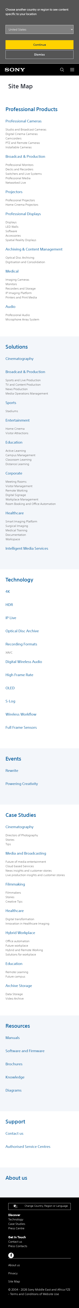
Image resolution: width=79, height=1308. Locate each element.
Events (13, 759)
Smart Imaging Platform (21, 521)
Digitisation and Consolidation (25, 262)
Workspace (13, 539)
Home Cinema (15, 428)
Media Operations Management (27, 393)
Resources (18, 1026)
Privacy (13, 1273)
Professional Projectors (20, 200)
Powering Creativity (22, 783)
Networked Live (16, 182)
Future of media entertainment (26, 861)
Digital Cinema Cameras (22, 134)
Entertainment (18, 420)
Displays (11, 222)
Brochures (14, 1064)
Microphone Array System (22, 319)
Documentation (16, 535)
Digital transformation (20, 919)
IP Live (11, 618)
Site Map (14, 1281)
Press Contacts (17, 1246)
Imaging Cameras (17, 279)
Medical (12, 271)
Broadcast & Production (25, 156)
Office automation (17, 941)
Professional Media (18, 178)
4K (8, 591)
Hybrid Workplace (20, 933)
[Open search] (62, 69)
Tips (8, 844)
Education (14, 442)
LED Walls (12, 226)
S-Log (10, 701)
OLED (10, 688)
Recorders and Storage (21, 288)
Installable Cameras (19, 147)
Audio (10, 306)
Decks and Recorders (19, 169)
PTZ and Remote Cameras (23, 143)
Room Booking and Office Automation (31, 504)
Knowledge (15, 1077)
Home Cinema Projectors (22, 204)
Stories (10, 839)
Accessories (13, 235)
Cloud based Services (20, 866)
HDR (9, 604)
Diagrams (13, 1090)
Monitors (11, 284)
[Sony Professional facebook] (11, 1255)
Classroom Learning (19, 459)
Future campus (15, 976)
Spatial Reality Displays (21, 240)
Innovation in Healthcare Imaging (27, 923)
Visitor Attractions (17, 433)
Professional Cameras (24, 121)
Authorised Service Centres (28, 1146)
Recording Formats (21, 644)
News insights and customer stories (29, 870)
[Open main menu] (72, 70)
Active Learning (16, 450)
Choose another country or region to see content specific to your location (37, 12)
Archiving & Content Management (34, 249)
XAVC (9, 652)
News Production (17, 389)
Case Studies (21, 815)
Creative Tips (14, 901)
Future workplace (17, 945)
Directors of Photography (22, 835)
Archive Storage (19, 985)
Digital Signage (16, 495)
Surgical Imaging (17, 526)
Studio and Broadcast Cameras (26, 129)
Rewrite (12, 770)
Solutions (17, 347)
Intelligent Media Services (27, 548)
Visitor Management (19, 486)
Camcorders (13, 138)
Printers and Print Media (21, 297)
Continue (39, 44)
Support (15, 1121)
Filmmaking (15, 884)
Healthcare (15, 513)
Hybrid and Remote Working (24, 950)
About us (16, 1178)
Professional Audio (18, 315)
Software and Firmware (25, 1051)
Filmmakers (13, 892)
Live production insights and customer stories (35, 875)
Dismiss (39, 54)
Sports (11, 402)
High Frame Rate (19, 675)
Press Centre (16, 1228)
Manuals (13, 1037)
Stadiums (12, 411)
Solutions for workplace (21, 954)
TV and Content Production (23, 384)
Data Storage (14, 994)
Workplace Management (22, 499)
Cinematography (19, 358)
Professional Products (32, 109)
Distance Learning (17, 464)
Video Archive (15, 998)
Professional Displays (23, 214)
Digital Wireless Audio (24, 661)
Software (11, 231)
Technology (19, 580)
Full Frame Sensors (21, 727)
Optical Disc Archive (22, 631)
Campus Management (20, 455)
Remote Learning (17, 972)
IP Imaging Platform (19, 293)
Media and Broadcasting (26, 853)
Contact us (14, 1133)
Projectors (14, 192)
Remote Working (17, 490)
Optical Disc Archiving (20, 257)
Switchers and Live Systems (24, 174)
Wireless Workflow (21, 714)
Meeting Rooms (16, 481)
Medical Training (16, 530)
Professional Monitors (19, 165)
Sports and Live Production (23, 380)
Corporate (14, 473)
